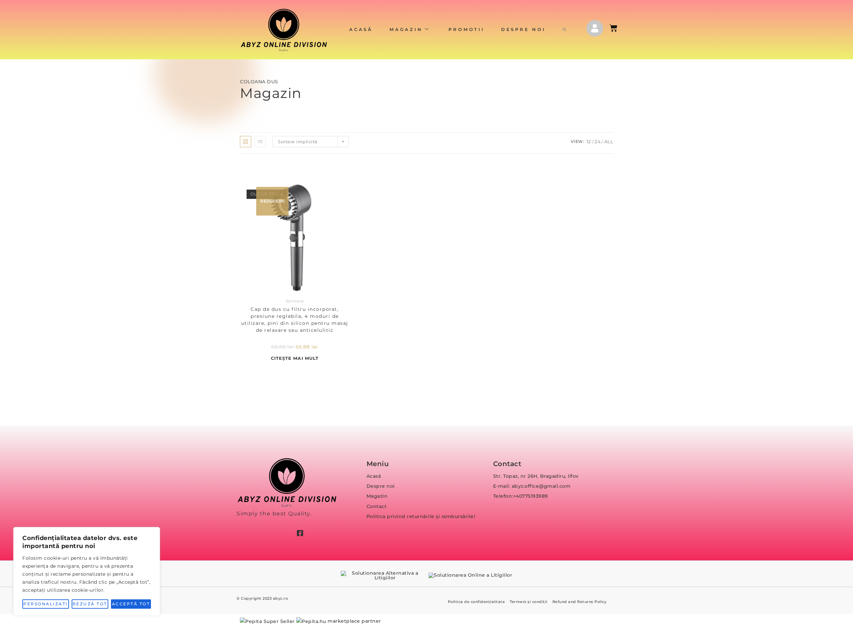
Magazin (406, 29)
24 (597, 142)
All (608, 142)
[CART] (613, 28)
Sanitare (295, 301)
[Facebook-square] (300, 533)
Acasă (361, 29)
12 (588, 142)
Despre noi (523, 29)
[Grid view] (245, 141)
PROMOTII (466, 29)
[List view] (260, 141)
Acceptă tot (131, 603)
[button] (564, 29)
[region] (86, 571)
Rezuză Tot (90, 603)
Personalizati (45, 603)
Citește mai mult (295, 358)
